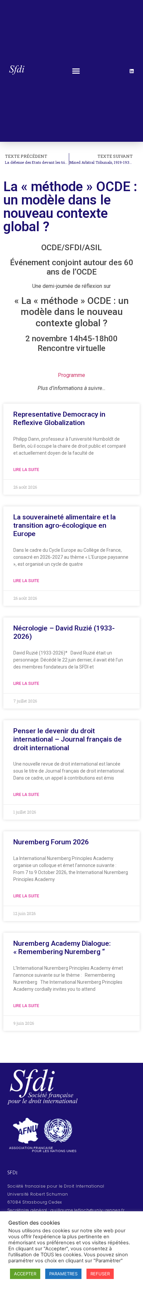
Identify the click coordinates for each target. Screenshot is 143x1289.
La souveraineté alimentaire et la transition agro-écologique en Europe (64, 525)
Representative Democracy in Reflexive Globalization (59, 418)
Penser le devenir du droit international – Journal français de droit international (67, 739)
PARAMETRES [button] (63, 1273)
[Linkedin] (131, 71)
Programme (71, 375)
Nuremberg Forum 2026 (51, 842)
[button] (76, 71)
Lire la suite (26, 469)
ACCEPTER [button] (25, 1273)
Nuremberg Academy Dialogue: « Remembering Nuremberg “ (62, 947)
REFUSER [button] (100, 1273)
